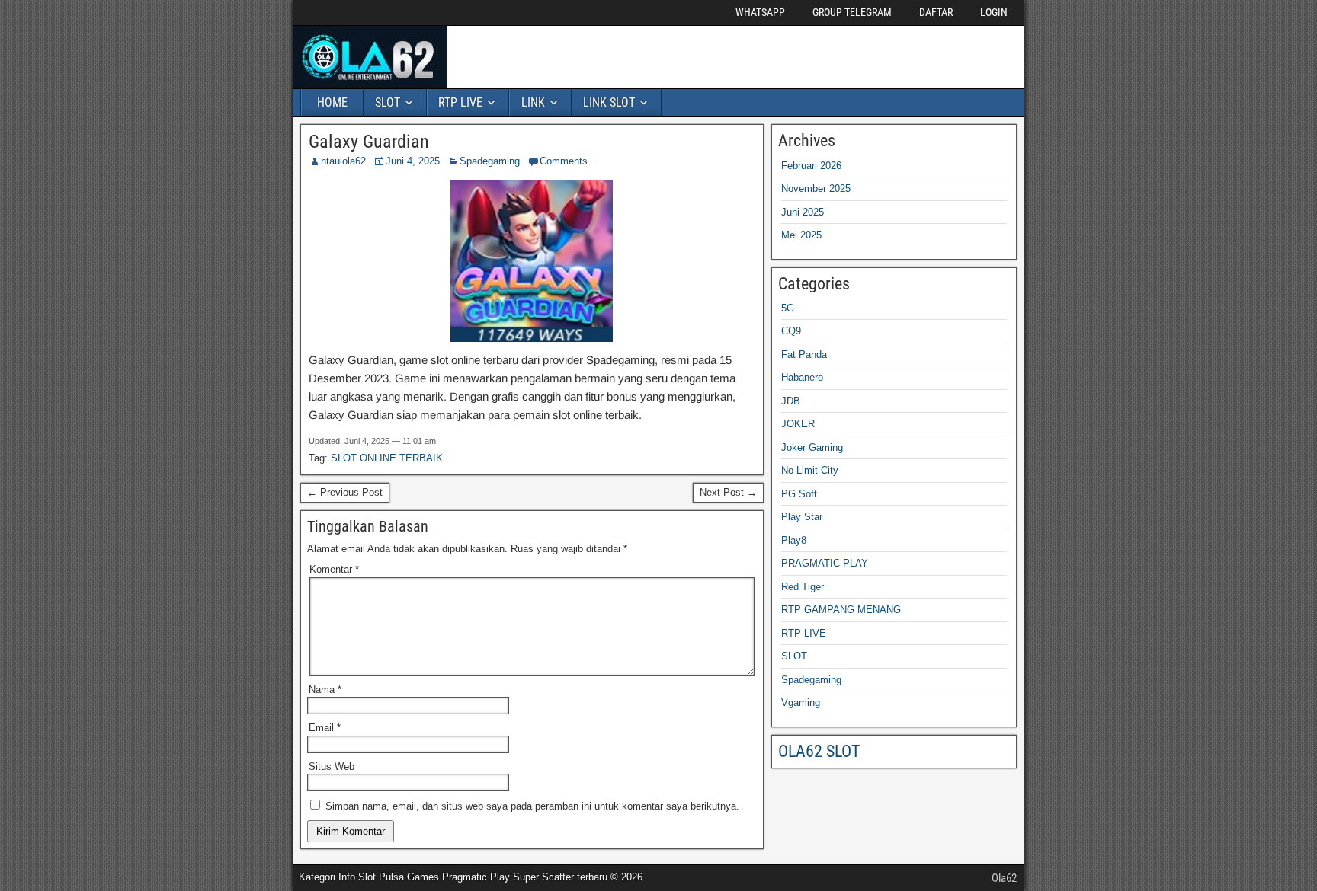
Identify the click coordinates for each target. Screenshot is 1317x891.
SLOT (387, 102)
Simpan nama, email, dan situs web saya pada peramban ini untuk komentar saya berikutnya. (532, 806)
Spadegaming (490, 161)
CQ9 (791, 331)
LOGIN (994, 12)
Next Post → (728, 492)
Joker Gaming (812, 447)
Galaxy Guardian (369, 141)
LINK (533, 102)
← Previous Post (345, 492)
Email (325, 727)
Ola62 (1004, 878)
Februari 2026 (811, 165)
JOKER (798, 424)
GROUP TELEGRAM (852, 12)
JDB (790, 401)
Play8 (793, 540)
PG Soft (799, 494)
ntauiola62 (343, 161)
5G (787, 308)
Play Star (801, 516)
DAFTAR (936, 12)
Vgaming (800, 702)
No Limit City (809, 470)
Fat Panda (804, 354)
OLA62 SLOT (819, 751)
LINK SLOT (609, 102)
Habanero (802, 377)
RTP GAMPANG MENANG (841, 609)
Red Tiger (802, 586)
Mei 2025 (801, 235)
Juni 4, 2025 (413, 161)
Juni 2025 (802, 212)
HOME (332, 102)
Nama (325, 689)
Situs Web (331, 766)
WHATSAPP (760, 12)
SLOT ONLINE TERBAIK (387, 458)
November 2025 (816, 188)
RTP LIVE (460, 102)
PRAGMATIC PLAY (824, 563)
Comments (564, 161)
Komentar (334, 569)
